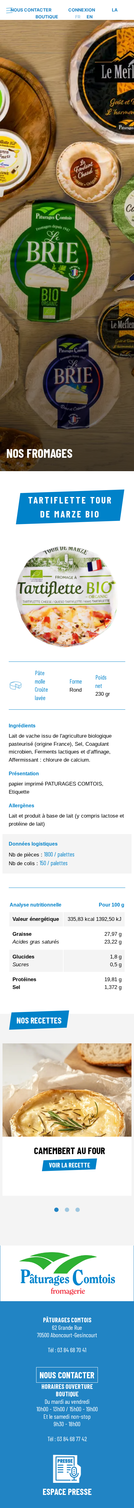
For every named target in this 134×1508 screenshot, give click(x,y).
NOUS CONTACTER (67, 1375)
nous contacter (31, 9)
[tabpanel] (67, 245)
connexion (81, 9)
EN (90, 16)
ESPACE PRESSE (67, 1491)
